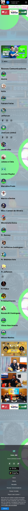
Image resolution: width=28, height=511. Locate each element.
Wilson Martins (7, 338)
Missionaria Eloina (9, 223)
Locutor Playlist (8, 174)
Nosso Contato (14, 491)
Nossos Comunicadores (14, 488)
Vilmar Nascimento (9, 325)
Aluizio (4, 79)
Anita (3, 91)
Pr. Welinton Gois (8, 260)
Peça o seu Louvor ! (14, 494)
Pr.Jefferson (6, 272)
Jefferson (5, 116)
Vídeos (14, 481)
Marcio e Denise (8, 198)
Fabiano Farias (7, 103)
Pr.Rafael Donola (8, 301)
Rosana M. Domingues (10, 313)
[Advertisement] (14, 30)
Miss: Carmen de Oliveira (12, 211)
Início (14, 478)
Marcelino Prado (8, 186)
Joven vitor (6, 149)
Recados (14, 484)
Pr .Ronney (5, 235)
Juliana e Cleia (7, 162)
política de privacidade (11, 505)
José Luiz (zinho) (8, 133)
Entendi (5, 508)
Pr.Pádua (5, 289)
